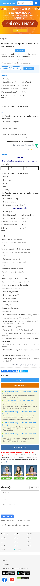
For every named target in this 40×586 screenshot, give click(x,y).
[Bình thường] (29, 145)
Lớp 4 (3, 546)
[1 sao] (10, 375)
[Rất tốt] (36, 145)
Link (5, 462)
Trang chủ (4, 534)
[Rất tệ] (22, 145)
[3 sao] (15, 375)
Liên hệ (4, 560)
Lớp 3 (16, 546)
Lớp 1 (3, 550)
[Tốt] (33, 145)
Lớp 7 (3, 542)
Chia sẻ (5, 371)
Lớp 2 (29, 546)
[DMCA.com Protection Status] (23, 580)
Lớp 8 (29, 538)
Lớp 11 (29, 534)
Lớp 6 (16, 542)
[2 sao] (12, 375)
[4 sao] (17, 375)
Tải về (21, 50)
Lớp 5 (29, 542)
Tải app (18, 550)
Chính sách (5, 564)
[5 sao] (20, 375)
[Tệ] (26, 145)
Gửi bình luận (7, 516)
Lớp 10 (3, 538)
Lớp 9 (16, 538)
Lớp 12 (16, 534)
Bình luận (15, 371)
